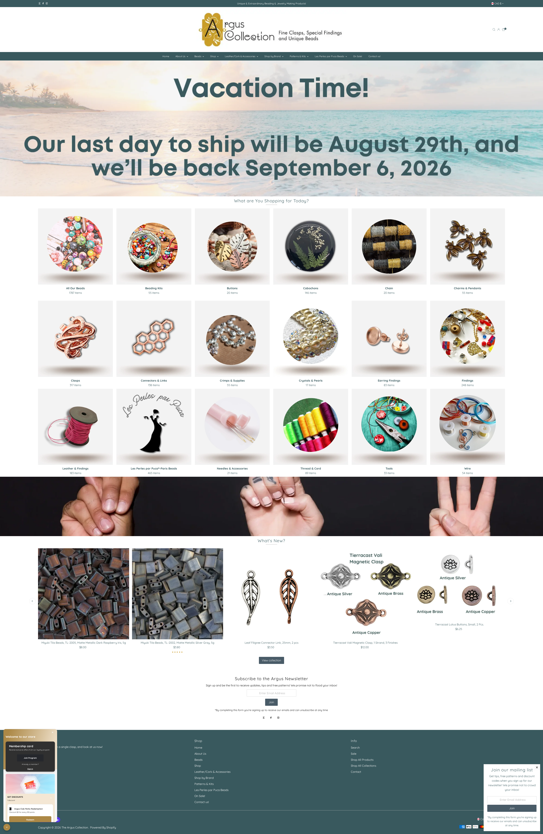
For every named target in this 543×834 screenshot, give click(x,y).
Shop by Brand (272, 56)
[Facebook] (43, 3)
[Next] (510, 601)
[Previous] (32, 601)
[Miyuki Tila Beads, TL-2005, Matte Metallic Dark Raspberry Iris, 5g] (83, 593)
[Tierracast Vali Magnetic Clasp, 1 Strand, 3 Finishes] (365, 593)
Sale (353, 753)
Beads (198, 56)
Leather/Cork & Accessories (240, 56)
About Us (180, 56)
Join (271, 702)
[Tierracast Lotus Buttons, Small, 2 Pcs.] (459, 584)
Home (165, 56)
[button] (30, 799)
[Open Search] (494, 29)
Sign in (30, 769)
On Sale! (357, 56)
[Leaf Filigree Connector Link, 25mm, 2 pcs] (271, 593)
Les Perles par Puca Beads (330, 56)
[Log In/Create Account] (498, 29)
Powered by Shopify (103, 827)
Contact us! (375, 56)
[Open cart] (503, 29)
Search (355, 747)
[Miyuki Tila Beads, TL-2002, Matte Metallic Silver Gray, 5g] (177, 593)
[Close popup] (536, 767)
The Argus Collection (75, 827)
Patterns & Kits (298, 56)
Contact (356, 771)
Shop (213, 56)
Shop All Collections (363, 765)
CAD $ (497, 3)
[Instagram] (47, 3)
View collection (271, 660)
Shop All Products (362, 759)
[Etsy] (39, 3)
